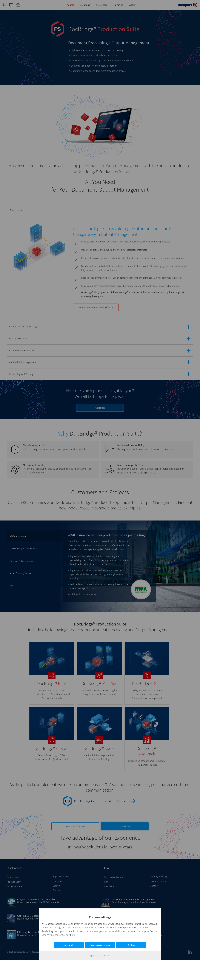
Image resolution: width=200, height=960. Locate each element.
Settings (131, 945)
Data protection (104, 955)
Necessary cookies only (100, 945)
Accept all (68, 945)
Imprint (92, 955)
